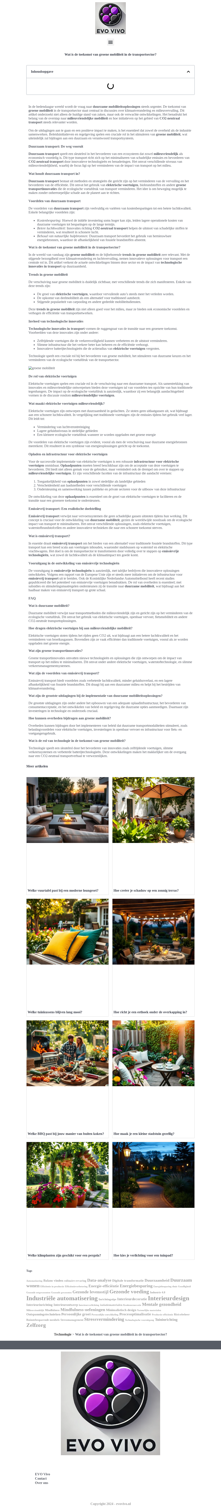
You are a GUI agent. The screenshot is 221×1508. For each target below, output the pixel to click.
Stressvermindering (104, 1319)
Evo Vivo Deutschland (133, 1464)
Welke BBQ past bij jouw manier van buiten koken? (66, 1134)
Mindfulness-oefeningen (82, 1309)
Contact (41, 1478)
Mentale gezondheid (161, 1304)
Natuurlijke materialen (149, 1310)
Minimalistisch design (121, 1310)
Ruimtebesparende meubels (43, 1319)
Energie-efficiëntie (103, 1286)
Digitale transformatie (128, 1280)
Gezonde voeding (129, 1291)
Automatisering (34, 1281)
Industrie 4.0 (157, 1292)
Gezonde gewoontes (61, 1292)
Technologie (62, 1334)
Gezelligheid (184, 1286)
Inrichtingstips (107, 1299)
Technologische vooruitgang (139, 1320)
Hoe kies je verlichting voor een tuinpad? (143, 1255)
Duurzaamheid (157, 1280)
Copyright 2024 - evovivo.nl (110, 1504)
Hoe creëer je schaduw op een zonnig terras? (146, 890)
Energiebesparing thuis (165, 1286)
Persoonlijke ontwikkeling (105, 1314)
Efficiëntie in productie (52, 1286)
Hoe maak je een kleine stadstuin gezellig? (144, 1134)
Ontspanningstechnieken (43, 1314)
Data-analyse (99, 1280)
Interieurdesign (168, 1298)
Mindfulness (52, 1310)
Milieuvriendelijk (35, 1310)
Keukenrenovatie (132, 1305)
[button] (110, 42)
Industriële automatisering (62, 1298)
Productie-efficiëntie (162, 1314)
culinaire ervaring (75, 1280)
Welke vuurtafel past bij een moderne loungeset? (63, 890)
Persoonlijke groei (76, 1314)
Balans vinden (53, 1280)
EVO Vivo (42, 1474)
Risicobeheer (182, 1314)
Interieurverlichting (89, 1305)
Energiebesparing (136, 1285)
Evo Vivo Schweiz (130, 1493)
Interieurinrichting (39, 1305)
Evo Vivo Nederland (132, 1483)
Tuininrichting (166, 1320)
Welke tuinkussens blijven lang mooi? (55, 1012)
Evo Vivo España (129, 1474)
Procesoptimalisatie (135, 1314)
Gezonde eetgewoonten (38, 1292)
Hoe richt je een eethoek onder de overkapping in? (150, 1012)
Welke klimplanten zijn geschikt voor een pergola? (64, 1255)
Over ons (41, 1483)
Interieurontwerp (66, 1305)
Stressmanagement (71, 1319)
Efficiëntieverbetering (76, 1286)
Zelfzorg (36, 1325)
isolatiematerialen (111, 1305)
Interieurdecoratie (132, 1299)
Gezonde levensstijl (91, 1291)
